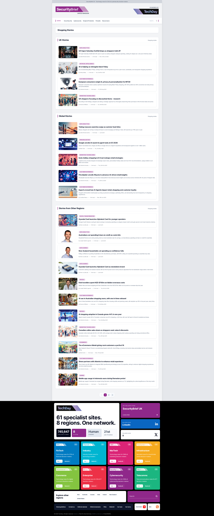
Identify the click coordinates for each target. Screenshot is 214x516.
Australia (84, 494)
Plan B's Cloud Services (85, 513)
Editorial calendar (82, 507)
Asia (78, 494)
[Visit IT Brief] (91, 469)
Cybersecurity (77, 21)
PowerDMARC (107, 513)
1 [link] (105, 395)
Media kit (67, 461)
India (98, 494)
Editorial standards (95, 507)
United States (80, 498)
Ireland (105, 494)
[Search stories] (156, 496)
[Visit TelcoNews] (145, 469)
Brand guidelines (61, 507)
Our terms (128, 507)
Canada (92, 494)
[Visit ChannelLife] (91, 444)
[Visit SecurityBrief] (118, 469)
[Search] (157, 21)
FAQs (105, 507)
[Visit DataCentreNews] (145, 444)
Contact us (72, 507)
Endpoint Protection (88, 21)
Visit (58, 461)
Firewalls (98, 21)
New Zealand (112, 494)
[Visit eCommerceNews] (64, 469)
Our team (119, 507)
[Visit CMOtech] (118, 444)
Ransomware (106, 21)
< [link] (101, 395)
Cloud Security (68, 21)
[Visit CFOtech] (64, 444)
